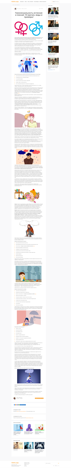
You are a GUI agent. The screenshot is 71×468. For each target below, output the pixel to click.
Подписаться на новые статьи (39, 398)
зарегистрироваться (23, 411)
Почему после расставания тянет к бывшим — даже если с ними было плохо (53, 29)
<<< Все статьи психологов (15, 4)
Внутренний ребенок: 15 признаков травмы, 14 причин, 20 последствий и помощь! (28, 432)
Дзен (32, 417)
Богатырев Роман (50, 18)
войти (18, 411)
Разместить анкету (26, 462)
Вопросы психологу (42, 1)
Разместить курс (26, 464)
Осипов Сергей (50, 31)
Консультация (36, 1)
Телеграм (27, 417)
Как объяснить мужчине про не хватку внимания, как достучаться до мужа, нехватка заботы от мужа (53, 16)
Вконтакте (30, 417)
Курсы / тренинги (30, 1)
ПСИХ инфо (15, 1)
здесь (19, 93)
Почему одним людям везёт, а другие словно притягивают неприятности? (52, 42)
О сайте (25, 465)
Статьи (26, 1)
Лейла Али (19, 8)
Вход (53, 1)
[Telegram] (16, 404)
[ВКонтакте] (14, 404)
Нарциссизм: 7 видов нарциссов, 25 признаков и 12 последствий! (39, 432)
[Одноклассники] (15, 404)
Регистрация (57, 1)
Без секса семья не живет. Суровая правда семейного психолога (28, 450)
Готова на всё (15, 449)
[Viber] (17, 404)
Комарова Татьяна (50, 69)
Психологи (22, 1)
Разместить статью (27, 463)
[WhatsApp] (19, 404)
